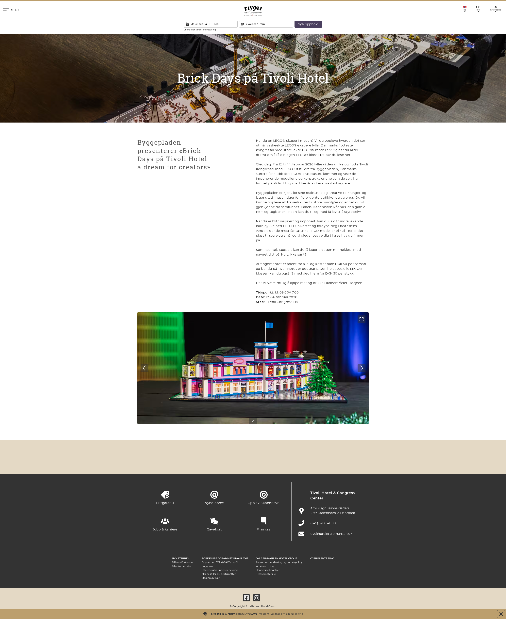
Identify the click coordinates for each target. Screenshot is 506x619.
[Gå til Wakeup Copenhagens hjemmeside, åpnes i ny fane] (318, 464)
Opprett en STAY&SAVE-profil (220, 562)
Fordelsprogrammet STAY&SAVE (225, 558)
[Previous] (144, 368)
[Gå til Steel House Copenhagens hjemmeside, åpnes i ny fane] (340, 464)
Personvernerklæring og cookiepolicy (279, 562)
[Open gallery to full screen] (361, 319)
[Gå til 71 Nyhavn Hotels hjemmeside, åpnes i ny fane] (166, 464)
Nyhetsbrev (180, 558)
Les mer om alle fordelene (286, 614)
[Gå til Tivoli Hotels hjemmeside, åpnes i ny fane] (253, 464)
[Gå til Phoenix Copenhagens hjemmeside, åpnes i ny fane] (144, 464)
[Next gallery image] (361, 368)
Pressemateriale (266, 574)
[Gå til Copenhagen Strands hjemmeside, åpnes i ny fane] (188, 464)
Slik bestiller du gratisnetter (219, 574)
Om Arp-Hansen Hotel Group (276, 558)
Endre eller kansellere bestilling (200, 30)
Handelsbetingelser (268, 570)
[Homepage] (253, 11)
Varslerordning (265, 566)
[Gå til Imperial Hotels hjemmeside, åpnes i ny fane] (209, 464)
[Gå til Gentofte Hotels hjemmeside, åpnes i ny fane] (296, 464)
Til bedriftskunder (183, 562)
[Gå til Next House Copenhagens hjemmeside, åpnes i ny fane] (362, 464)
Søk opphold (308, 24)
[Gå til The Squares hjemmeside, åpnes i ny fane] (231, 464)
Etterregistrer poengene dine (220, 570)
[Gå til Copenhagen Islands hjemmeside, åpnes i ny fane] (275, 464)
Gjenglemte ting (322, 558)
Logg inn (207, 566)
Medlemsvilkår (211, 578)
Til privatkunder (182, 566)
